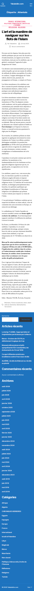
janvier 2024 (7, 470)
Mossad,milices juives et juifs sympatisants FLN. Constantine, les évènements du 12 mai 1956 (15, 347)
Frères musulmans (17, 303)
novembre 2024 (8, 445)
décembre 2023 (8, 475)
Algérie (5, 507)
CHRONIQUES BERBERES (11, 511)
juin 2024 (5, 458)
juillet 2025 (6, 416)
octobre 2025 (7, 407)
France (11, 21)
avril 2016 (6, 492)
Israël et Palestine (9, 537)
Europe (4, 524)
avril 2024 (6, 466)
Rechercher (5, 316)
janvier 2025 (7, 437)
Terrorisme (7, 307)
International (20, 21)
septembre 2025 (8, 412)
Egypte (4, 515)
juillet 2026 (6, 391)
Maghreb (5, 545)
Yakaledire (13, 43)
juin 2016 (5, 483)
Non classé (6, 558)
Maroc (4, 549)
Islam (25, 303)
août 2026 (6, 386)
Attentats (7, 303)
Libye (4, 541)
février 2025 (7, 433)
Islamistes (13, 305)
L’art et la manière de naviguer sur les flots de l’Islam (17, 35)
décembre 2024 (8, 441)
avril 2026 (6, 399)
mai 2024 (5, 462)
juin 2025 (5, 420)
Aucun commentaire (18, 46)
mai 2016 (5, 487)
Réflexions (13, 27)
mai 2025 (5, 424)
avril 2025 (6, 428)
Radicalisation (21, 305)
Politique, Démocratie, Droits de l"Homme (17, 24)
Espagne (5, 520)
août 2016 (6, 479)
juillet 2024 (6, 454)
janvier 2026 (7, 403)
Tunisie (5, 577)
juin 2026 (5, 395)
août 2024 (6, 449)
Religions (21, 27)
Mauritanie (6, 553)
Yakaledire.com (17, 4)
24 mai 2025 (25, 43)
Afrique (5, 503)
